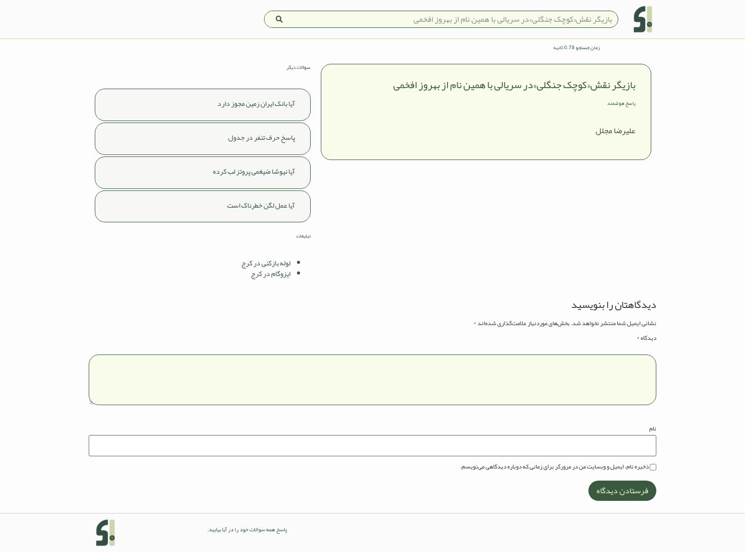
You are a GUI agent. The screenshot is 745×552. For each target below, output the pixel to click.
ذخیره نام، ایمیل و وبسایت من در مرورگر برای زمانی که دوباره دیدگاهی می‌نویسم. (554, 466)
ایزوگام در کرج (270, 273)
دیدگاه (646, 338)
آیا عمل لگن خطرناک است (261, 205)
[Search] (279, 19)
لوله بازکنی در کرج (265, 263)
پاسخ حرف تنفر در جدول (261, 137)
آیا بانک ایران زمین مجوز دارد (256, 103)
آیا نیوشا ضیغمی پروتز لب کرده (254, 171)
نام (652, 428)
